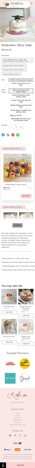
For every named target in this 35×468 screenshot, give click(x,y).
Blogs (17, 413)
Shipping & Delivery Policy (17, 424)
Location (17, 415)
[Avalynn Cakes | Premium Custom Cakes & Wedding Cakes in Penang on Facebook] (10, 436)
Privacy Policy (17, 422)
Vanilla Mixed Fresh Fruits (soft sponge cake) (21, 119)
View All (29, 209)
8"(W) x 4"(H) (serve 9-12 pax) (21, 84)
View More (17, 225)
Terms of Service (7, 454)
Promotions (5, 55)
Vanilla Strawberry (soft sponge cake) (21, 96)
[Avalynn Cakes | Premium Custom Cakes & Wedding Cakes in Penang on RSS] (25, 436)
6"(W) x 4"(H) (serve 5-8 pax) (21, 80)
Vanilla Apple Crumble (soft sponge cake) (21, 111)
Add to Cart (26, 196)
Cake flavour (3, 91)
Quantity (4, 125)
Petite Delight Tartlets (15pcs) (16, 184)
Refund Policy (17, 420)
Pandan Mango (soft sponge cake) (21, 106)
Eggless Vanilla (16, 115)
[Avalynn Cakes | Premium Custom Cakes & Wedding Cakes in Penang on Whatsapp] (20, 436)
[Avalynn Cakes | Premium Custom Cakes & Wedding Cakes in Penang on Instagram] (15, 436)
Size (2, 80)
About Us (17, 418)
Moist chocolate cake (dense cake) (21, 91)
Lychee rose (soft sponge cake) (21, 101)
